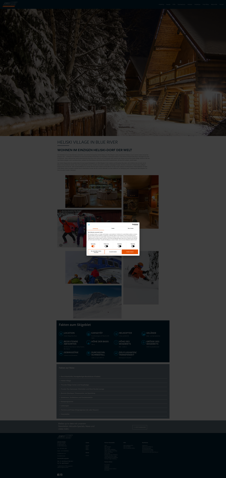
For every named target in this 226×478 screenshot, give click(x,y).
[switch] (106, 246)
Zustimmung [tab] (95, 228)
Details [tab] (113, 228)
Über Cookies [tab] (130, 228)
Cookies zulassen (130, 251)
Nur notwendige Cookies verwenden (96, 252)
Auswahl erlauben (113, 251)
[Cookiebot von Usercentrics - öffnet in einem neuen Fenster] (133, 225)
